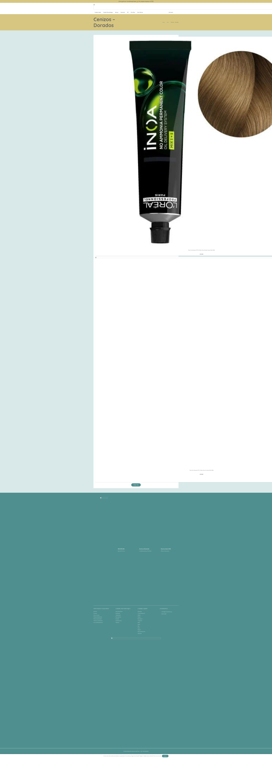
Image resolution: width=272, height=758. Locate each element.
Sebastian (140, 633)
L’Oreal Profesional (141, 613)
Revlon (139, 624)
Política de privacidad (98, 618)
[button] (170, 12)
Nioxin (139, 628)
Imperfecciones (119, 620)
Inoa (168, 22)
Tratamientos (118, 615)
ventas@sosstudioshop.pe (167, 611)
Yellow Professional (141, 631)
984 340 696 (121, 549)
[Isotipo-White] (104, 550)
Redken (139, 615)
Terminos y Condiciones (98, 620)
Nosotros (95, 611)
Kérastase (140, 611)
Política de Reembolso (98, 617)
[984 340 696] (116, 549)
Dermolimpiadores (119, 611)
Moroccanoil (140, 618)
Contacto (95, 613)
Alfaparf (139, 629)
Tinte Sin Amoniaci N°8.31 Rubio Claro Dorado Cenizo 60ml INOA (201, 250)
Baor (138, 626)
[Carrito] (176, 12)
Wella (139, 622)
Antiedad (117, 618)
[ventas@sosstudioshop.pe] (161, 612)
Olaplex (139, 617)
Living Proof (140, 620)
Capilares (117, 622)
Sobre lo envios (96, 615)
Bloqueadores (118, 617)
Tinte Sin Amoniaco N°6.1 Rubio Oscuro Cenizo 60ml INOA (201, 470)
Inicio (164, 22)
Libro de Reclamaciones (98, 622)
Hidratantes (118, 613)
